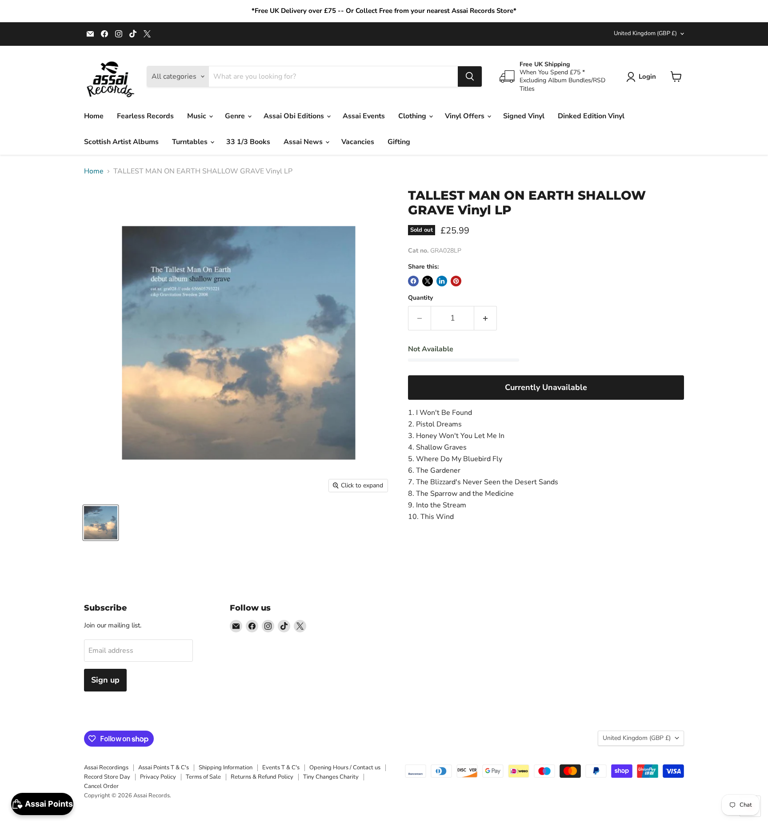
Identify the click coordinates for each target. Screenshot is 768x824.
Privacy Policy (158, 777)
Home (94, 116)
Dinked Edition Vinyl (591, 116)
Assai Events (364, 116)
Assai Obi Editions (295, 116)
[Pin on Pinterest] (456, 281)
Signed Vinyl (523, 116)
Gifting (399, 142)
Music (197, 116)
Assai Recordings (106, 768)
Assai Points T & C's (163, 768)
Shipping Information (225, 768)
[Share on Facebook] (413, 281)
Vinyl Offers (465, 116)
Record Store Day (107, 777)
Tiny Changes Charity (331, 777)
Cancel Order (101, 786)
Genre (236, 116)
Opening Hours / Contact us (344, 768)
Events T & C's (281, 768)
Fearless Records (145, 116)
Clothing (413, 116)
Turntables (190, 142)
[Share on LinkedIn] (441, 281)
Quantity (420, 297)
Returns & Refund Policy (262, 777)
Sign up (105, 680)
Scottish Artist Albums (121, 142)
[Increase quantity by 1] (485, 318)
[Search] (470, 76)
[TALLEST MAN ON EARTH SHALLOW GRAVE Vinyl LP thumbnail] (100, 522)
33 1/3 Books (248, 142)
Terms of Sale (203, 777)
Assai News (304, 142)
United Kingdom (645, 33)
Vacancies (357, 142)
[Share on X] (427, 281)
